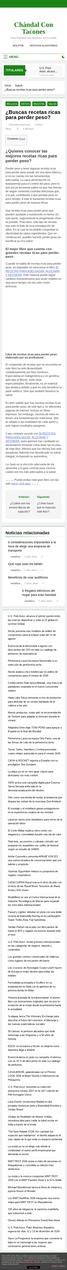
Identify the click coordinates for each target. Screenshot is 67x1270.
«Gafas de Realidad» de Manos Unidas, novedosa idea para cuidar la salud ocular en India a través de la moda (33, 1120)
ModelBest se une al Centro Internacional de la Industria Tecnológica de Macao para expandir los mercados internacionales (34, 901)
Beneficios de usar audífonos (28, 577)
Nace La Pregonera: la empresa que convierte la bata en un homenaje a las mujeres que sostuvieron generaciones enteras (35, 1242)
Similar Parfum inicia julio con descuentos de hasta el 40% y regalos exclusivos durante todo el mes (34, 931)
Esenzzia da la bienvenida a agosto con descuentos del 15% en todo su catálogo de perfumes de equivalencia (32, 649)
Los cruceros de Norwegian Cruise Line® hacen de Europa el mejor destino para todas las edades (35, 971)
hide (22, 139)
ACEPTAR (33, 1268)
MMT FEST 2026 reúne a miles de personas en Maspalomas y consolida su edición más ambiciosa (34, 1165)
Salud (52, 104)
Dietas (25, 104)
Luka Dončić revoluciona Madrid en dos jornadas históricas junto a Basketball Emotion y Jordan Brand (35, 1105)
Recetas (39, 104)
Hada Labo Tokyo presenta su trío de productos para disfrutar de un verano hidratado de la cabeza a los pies (34, 701)
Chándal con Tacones (33, 28)
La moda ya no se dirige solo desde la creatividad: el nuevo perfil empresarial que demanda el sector (32, 1150)
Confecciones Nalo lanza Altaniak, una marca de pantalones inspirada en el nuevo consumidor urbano (35, 686)
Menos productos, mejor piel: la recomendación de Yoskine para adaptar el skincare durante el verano (34, 716)
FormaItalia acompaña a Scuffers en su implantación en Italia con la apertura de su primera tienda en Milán (31, 986)
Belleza (12, 104)
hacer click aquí (20, 483)
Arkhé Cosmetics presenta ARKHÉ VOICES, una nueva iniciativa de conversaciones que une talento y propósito (35, 860)
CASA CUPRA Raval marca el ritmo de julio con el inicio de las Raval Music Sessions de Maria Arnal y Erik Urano (35, 886)
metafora (15, 556)
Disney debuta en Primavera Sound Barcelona (34, 1220)
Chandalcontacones (19, 124)
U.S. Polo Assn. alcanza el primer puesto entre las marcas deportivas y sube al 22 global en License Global (48, 69)
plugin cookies (58, 1266)
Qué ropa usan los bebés (25, 564)
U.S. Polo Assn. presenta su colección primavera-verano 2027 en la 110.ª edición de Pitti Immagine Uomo (33, 1090)
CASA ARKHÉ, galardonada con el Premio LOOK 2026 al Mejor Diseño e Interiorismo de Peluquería (33, 1076)
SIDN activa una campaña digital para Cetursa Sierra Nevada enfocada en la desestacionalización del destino (34, 786)
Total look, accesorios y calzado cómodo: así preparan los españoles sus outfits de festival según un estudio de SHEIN (33, 845)
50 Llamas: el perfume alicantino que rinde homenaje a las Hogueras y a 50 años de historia (31, 1035)
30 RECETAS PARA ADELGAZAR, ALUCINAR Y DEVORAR (32, 271)
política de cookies (31, 1262)
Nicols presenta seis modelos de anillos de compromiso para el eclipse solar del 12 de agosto (32, 635)
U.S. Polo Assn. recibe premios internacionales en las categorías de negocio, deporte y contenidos (34, 945)
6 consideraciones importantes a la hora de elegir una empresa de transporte (32, 546)
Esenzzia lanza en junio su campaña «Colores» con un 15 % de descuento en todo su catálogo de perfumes (34, 1061)
